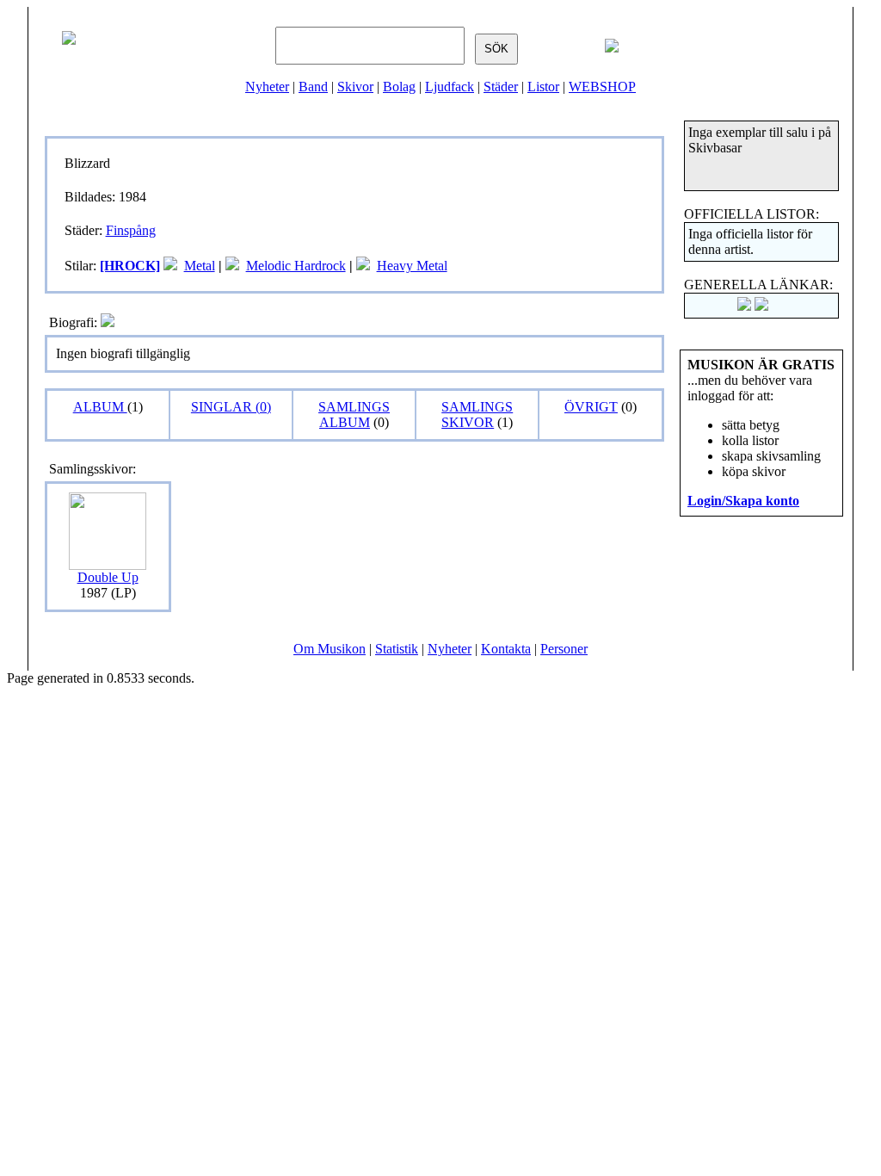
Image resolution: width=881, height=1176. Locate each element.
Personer (564, 648)
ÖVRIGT (591, 406)
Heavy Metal (412, 265)
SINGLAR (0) (231, 406)
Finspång (131, 230)
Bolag (399, 86)
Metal (199, 265)
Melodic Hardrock (296, 265)
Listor (543, 86)
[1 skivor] (170, 265)
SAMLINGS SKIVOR (477, 414)
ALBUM (100, 406)
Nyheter (267, 86)
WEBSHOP (602, 86)
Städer (501, 86)
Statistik (396, 648)
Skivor (355, 86)
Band (313, 86)
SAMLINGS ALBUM (354, 414)
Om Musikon (329, 648)
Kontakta (506, 648)
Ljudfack (449, 86)
